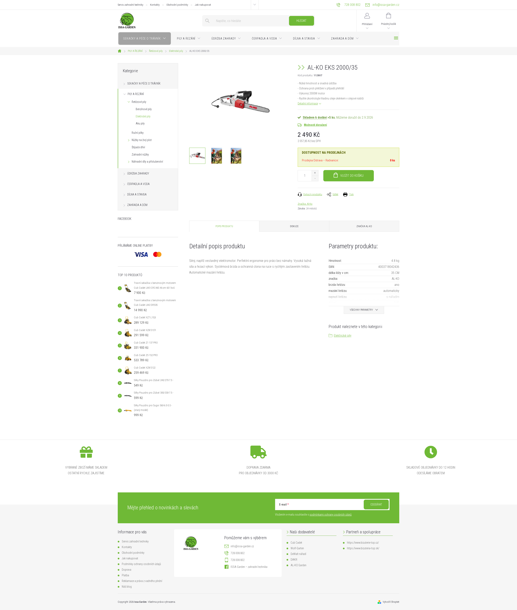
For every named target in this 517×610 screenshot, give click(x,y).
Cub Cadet (296, 542)
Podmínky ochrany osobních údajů (141, 564)
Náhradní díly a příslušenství (147, 161)
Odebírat (376, 504)
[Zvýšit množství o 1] (315, 173)
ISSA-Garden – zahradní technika (249, 566)
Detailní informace (308, 103)
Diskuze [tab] (294, 226)
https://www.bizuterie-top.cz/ (363, 542)
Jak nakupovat (203, 4)
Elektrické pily (143, 116)
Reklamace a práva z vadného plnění (142, 581)
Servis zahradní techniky (130, 4)
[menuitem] (144, 38)
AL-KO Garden (298, 565)
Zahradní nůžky (140, 154)
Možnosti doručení (315, 124)
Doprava (126, 569)
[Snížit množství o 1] (315, 178)
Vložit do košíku (352, 176)
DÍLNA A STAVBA (137, 194)
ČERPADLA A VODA (138, 184)
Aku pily (140, 123)
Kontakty (155, 4)
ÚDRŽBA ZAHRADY (138, 173)
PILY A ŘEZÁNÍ (136, 94)
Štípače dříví (138, 147)
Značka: (305, 203)
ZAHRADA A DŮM (137, 205)
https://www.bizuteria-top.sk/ (363, 548)
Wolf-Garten (297, 548)
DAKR (294, 559)
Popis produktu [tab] (224, 226)
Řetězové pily (139, 101)
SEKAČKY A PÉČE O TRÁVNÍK (144, 83)
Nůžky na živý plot (142, 140)
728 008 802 (238, 553)
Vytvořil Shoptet (391, 601)
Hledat (301, 21)
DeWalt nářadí (298, 554)
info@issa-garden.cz (242, 546)
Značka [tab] (364, 226)
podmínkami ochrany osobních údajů (331, 514)
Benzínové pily (144, 109)
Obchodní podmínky (177, 4)
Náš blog (127, 586)
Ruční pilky (138, 132)
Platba (125, 575)
